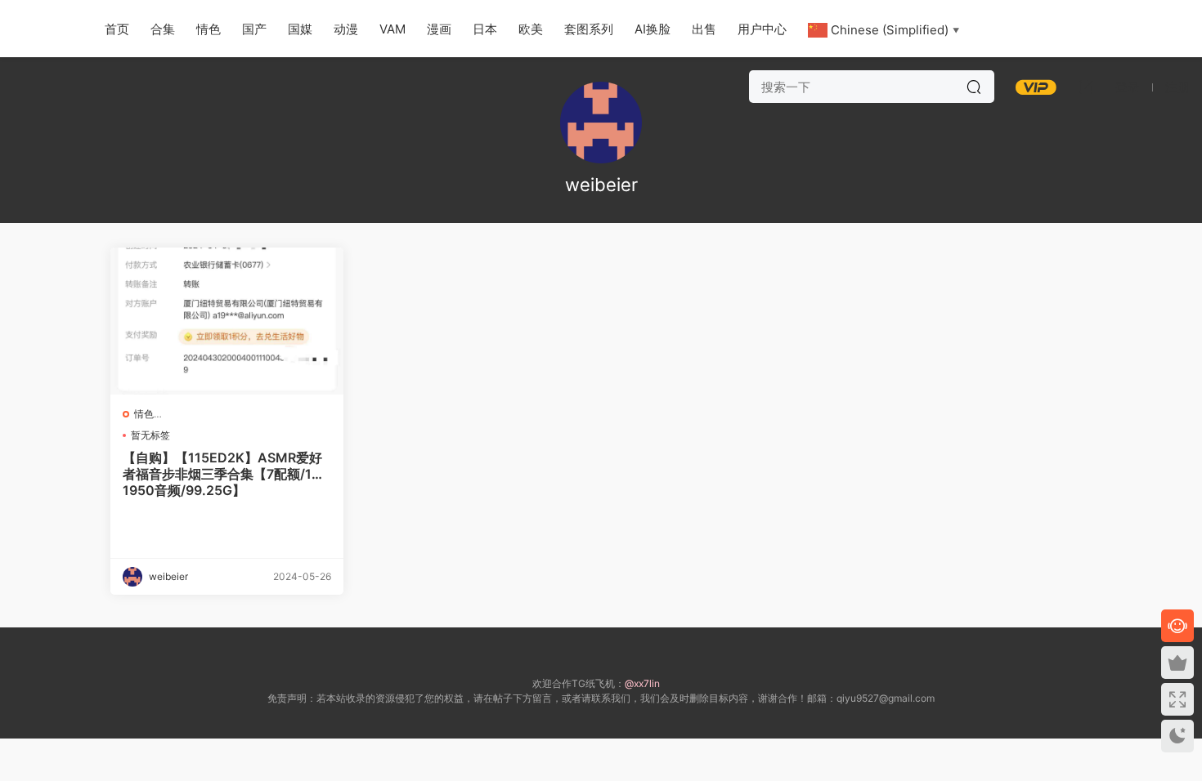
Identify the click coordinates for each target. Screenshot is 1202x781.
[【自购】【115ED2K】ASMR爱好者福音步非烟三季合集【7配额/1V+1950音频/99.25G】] (226, 321)
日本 (485, 29)
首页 (117, 29)
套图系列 (588, 29)
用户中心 (762, 29)
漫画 (439, 29)
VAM (392, 29)
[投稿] (1086, 86)
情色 (208, 29)
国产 (254, 29)
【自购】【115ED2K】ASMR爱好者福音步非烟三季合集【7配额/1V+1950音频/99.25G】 (226, 473)
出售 (704, 29)
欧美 (530, 29)
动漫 (346, 29)
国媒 (300, 29)
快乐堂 (41, 28)
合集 (162, 29)
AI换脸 (653, 29)
